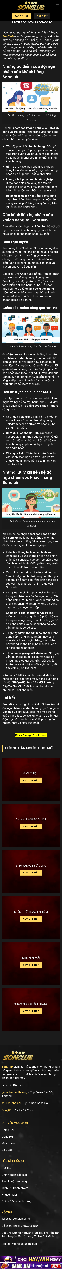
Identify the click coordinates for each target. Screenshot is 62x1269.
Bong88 (7, 1110)
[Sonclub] (31, 6)
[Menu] (57, 5)
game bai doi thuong (14, 1092)
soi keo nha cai (11, 1103)
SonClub (7, 36)
